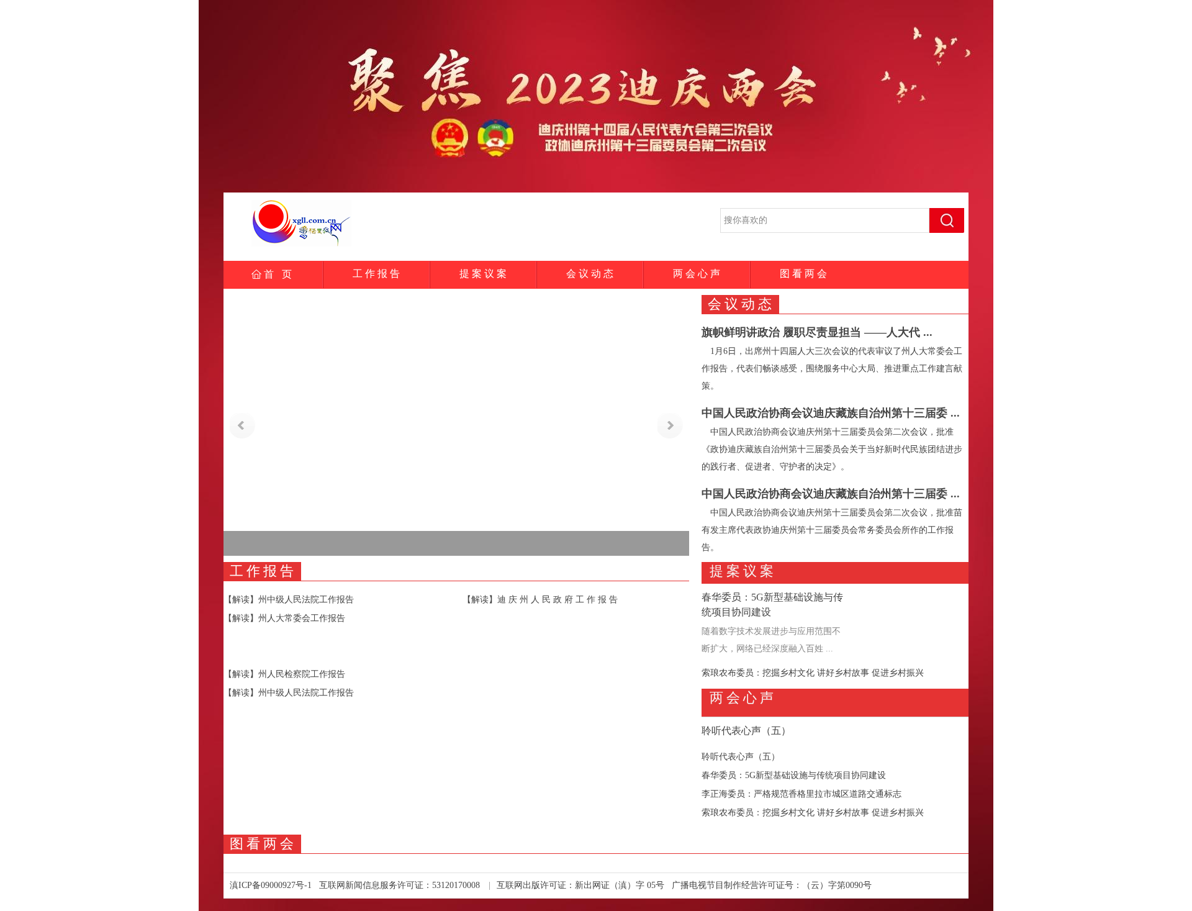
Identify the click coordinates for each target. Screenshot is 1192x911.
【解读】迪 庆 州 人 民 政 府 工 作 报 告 (540, 599)
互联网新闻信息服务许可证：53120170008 (399, 885)
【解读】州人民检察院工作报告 (284, 674)
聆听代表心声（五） (746, 730)
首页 (278, 274)
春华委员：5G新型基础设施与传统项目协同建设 (794, 775)
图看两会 (803, 273)
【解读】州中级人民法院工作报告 (289, 599)
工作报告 (376, 273)
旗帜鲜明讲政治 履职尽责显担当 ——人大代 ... (817, 332)
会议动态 (589, 273)
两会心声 (696, 273)
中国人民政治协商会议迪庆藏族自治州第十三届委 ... (831, 413)
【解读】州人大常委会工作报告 (284, 618)
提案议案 (483, 273)
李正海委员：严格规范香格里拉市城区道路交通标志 (801, 794)
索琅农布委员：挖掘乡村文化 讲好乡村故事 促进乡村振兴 (813, 673)
